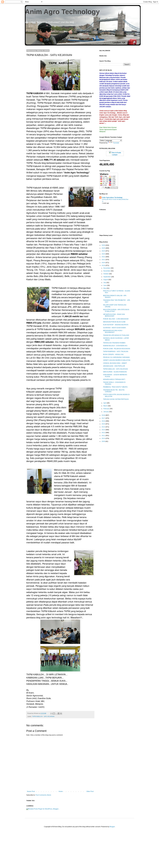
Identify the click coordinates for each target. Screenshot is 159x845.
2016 (103, 421)
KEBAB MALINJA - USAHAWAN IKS (115, 346)
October (106, 274)
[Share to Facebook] (58, 713)
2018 (103, 415)
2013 (103, 430)
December (107, 268)
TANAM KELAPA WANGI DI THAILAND (116, 335)
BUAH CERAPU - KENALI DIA (113, 354)
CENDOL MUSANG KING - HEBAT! (115, 363)
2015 (103, 424)
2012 (103, 432)
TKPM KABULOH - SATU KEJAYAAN (43, 716)
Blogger (112, 827)
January (106, 412)
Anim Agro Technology (62, 11)
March (105, 406)
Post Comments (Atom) (43, 795)
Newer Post (31, 791)
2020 (103, 262)
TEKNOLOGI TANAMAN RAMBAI (114, 343)
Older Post (90, 791)
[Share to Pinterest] (61, 713)
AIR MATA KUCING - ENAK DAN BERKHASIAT (114, 315)
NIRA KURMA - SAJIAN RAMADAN (115, 372)
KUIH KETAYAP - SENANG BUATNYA (115, 325)
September (107, 277)
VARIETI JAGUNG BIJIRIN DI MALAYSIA (116, 360)
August (105, 279)
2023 (103, 254)
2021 (103, 260)
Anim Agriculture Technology (112, 197)
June (105, 285)
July (104, 282)
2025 (103, 248)
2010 (103, 438)
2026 (103, 245)
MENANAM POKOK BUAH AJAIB (114, 322)
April (105, 403)
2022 (103, 257)
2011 (103, 435)
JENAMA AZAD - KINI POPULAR (114, 366)
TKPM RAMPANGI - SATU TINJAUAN (115, 351)
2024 (103, 251)
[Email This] (51, 713)
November (107, 271)
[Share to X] (56, 713)
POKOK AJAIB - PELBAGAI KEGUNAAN (116, 349)
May (105, 288)
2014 (103, 427)
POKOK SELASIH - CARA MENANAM (115, 319)
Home (61, 791)
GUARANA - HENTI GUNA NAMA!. (114, 328)
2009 (103, 441)
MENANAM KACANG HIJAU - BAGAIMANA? (113, 331)
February (106, 409)
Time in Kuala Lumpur (116, 154)
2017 (103, 418)
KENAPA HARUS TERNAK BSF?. (114, 379)
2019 (103, 265)
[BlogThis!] (54, 713)
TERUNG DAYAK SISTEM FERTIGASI (116, 399)
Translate (116, 143)
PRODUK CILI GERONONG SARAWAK (116, 357)
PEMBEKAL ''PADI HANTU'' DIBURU (115, 387)
